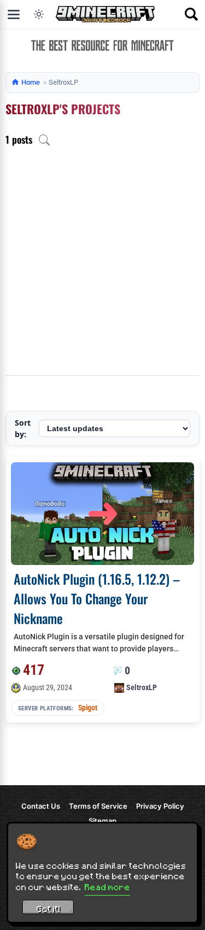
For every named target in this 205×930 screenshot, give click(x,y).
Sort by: (23, 428)
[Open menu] (13, 14)
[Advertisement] (102, 267)
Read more (107, 887)
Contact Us (40, 806)
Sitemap (102, 820)
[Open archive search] (44, 139)
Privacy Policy (160, 806)
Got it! (48, 909)
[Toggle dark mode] (38, 14)
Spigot (87, 707)
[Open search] (191, 14)
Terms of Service (98, 806)
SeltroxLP (141, 687)
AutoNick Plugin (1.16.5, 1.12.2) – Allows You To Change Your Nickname (97, 598)
